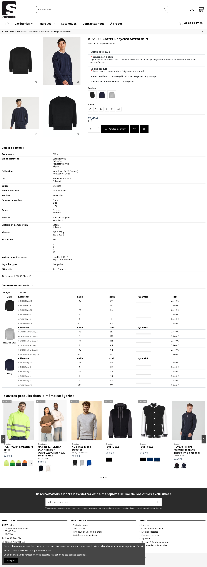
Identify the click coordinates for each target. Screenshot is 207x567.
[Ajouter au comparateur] (144, 129)
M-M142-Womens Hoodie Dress (116, 448)
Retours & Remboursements (155, 542)
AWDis (74, 452)
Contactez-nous (80, 525)
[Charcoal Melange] (154, 465)
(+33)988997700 (13, 537)
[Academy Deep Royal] (92, 463)
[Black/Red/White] (41, 465)
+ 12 (166, 465)
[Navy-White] (14, 460)
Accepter (11, 560)
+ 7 (98, 462)
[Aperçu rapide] (23, 440)
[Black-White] (7, 460)
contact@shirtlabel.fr (15, 541)
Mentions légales (149, 532)
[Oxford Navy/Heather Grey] (191, 463)
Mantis (108, 452)
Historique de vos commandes (87, 532)
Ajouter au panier (117, 128)
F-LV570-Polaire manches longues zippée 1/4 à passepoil (51, 449)
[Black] (109, 463)
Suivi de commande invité (84, 535)
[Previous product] (203, 31)
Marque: (92, 43)
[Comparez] (18, 440)
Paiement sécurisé (150, 535)
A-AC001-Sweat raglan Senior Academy (85, 448)
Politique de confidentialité (154, 545)
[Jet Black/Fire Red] (177, 463)
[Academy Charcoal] (86, 463)
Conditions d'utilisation (152, 528)
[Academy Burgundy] (80, 463)
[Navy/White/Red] (48, 465)
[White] (148, 465)
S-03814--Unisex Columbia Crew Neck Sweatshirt (152, 449)
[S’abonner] (158, 502)
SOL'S (142, 455)
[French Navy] (160, 465)
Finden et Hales (44, 455)
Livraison (145, 525)
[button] (101, 477)
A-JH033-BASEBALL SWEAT (184, 448)
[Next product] (204, 31)
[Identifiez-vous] (192, 9)
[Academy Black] (74, 463)
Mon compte (78, 528)
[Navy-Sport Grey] (21, 460)
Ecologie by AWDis (106, 43)
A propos (145, 538)
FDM (5, 450)
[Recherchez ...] (165, 9)
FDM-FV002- (11, 446)
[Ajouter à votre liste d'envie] (134, 129)
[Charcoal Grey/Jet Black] (184, 463)
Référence (7, 276)
